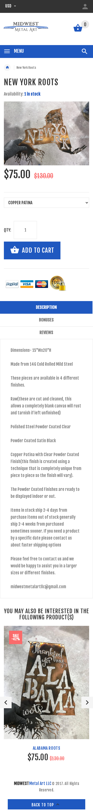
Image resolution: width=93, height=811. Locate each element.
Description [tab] (46, 307)
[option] (46, 133)
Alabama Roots (46, 748)
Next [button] (87, 702)
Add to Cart (37, 250)
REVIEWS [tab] (46, 332)
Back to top (43, 804)
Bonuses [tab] (46, 319)
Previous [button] (6, 702)
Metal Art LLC (32, 783)
